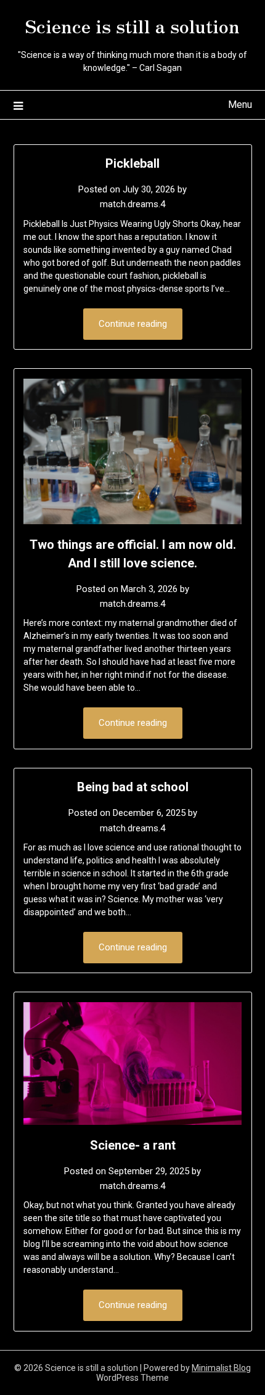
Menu (240, 104)
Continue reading (133, 323)
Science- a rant (133, 1145)
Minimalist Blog (221, 1368)
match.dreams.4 (132, 204)
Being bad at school (133, 787)
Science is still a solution (132, 25)
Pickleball (132, 163)
